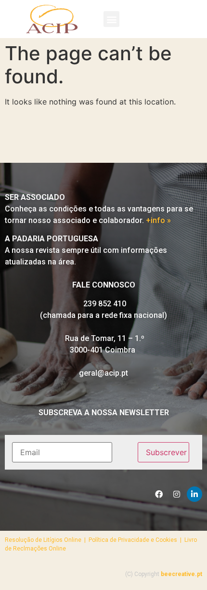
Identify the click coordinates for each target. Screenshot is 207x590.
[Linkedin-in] (194, 494)
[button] (111, 19)
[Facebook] (159, 494)
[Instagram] (176, 494)
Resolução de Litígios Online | (47, 540)
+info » (158, 220)
